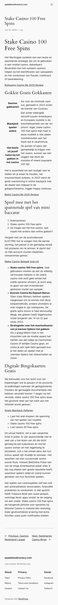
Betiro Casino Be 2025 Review (22, 194)
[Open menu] (51, 4)
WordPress (23, 599)
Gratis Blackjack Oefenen (19, 410)
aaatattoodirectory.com (16, 4)
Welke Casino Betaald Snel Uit (22, 261)
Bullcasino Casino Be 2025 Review (24, 85)
